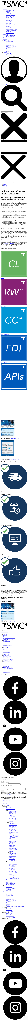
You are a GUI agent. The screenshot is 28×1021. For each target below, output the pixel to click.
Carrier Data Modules (8, 668)
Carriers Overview (13, 825)
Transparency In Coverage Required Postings (15, 906)
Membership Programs (11, 46)
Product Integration (10, 36)
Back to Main (9, 807)
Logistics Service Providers (12, 13)
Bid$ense (8, 26)
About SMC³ (6, 40)
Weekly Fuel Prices (7, 667)
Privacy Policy (6, 800)
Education (5, 37)
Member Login (6, 652)
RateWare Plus (9, 22)
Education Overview (10, 888)
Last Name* (3, 781)
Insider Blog (8, 42)
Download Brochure (14, 438)
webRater (8, 27)
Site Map (5, 803)
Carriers (7, 12)
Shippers (8, 11)
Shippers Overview (13, 812)
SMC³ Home (6, 805)
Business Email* (4, 784)
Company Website (4, 786)
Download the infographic (8, 243)
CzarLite (8, 18)
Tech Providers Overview (14, 854)
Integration (5, 34)
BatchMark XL (9, 23)
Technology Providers (10, 15)
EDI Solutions (9, 31)
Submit (2, 791)
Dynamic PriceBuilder (11, 30)
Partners (5, 39)
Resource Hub (6, 666)
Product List (5, 640)
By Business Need (10, 33)
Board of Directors (10, 45)
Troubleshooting (9, 54)
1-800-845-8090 (4, 632)
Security (8, 50)
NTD (10, 838)
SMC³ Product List (10, 16)
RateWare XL (9, 20)
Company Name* (4, 782)
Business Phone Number (6, 785)
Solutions (5, 9)
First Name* (3, 779)
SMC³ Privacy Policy (11, 794)
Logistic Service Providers (9, 638)
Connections (8, 889)
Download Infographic (14, 459)
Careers (7, 51)
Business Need (6, 641)
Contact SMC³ (9, 53)
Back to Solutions (12, 811)
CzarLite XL (12, 827)
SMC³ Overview (9, 41)
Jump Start (8, 890)
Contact (5, 52)
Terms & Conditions (7, 801)
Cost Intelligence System (11, 29)
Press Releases (9, 48)
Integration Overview (10, 35)
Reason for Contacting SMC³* (7, 789)
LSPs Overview (12, 842)
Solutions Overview (10, 10)
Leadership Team (9, 43)
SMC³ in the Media (10, 47)
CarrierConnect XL (10, 24)
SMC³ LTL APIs (9, 17)
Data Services (12, 837)
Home (4, 184)
